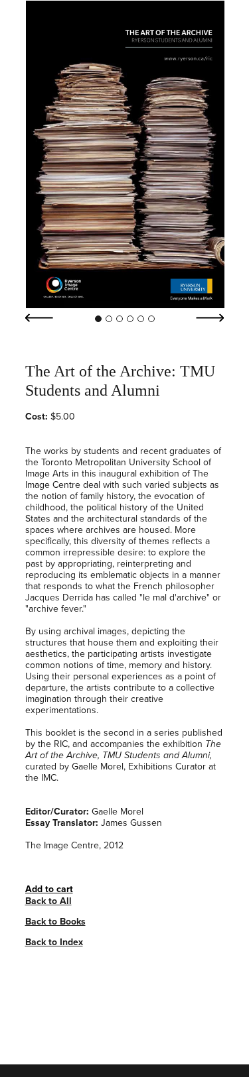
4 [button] (130, 318)
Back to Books (55, 921)
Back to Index (54, 942)
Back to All (48, 901)
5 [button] (140, 318)
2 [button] (109, 318)
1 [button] (98, 318)
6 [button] (151, 318)
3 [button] (119, 318)
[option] (124, 154)
